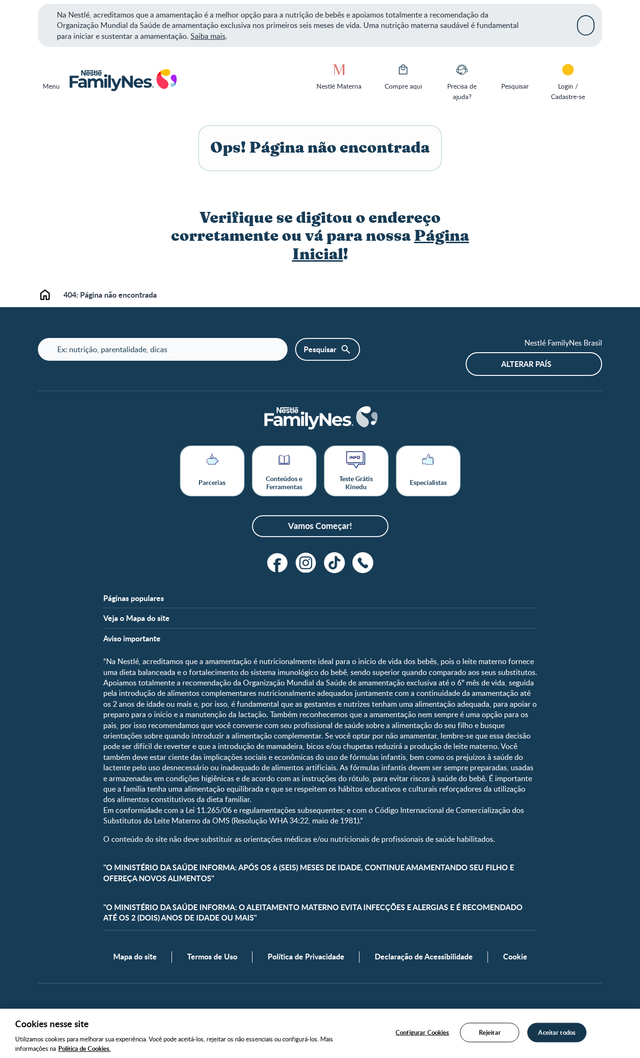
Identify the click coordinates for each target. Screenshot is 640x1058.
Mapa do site (135, 956)
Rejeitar (490, 1032)
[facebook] (277, 562)
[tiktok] (334, 562)
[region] (320, 1033)
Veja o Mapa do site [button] (136, 618)
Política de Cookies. (84, 1048)
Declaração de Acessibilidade (424, 956)
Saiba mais (207, 36)
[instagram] (306, 562)
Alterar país (526, 363)
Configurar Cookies (422, 1032)
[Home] (122, 80)
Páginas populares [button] (133, 598)
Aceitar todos (557, 1032)
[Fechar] (586, 25)
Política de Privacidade (306, 956)
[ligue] (362, 562)
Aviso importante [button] (132, 638)
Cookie (515, 956)
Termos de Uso (212, 956)
